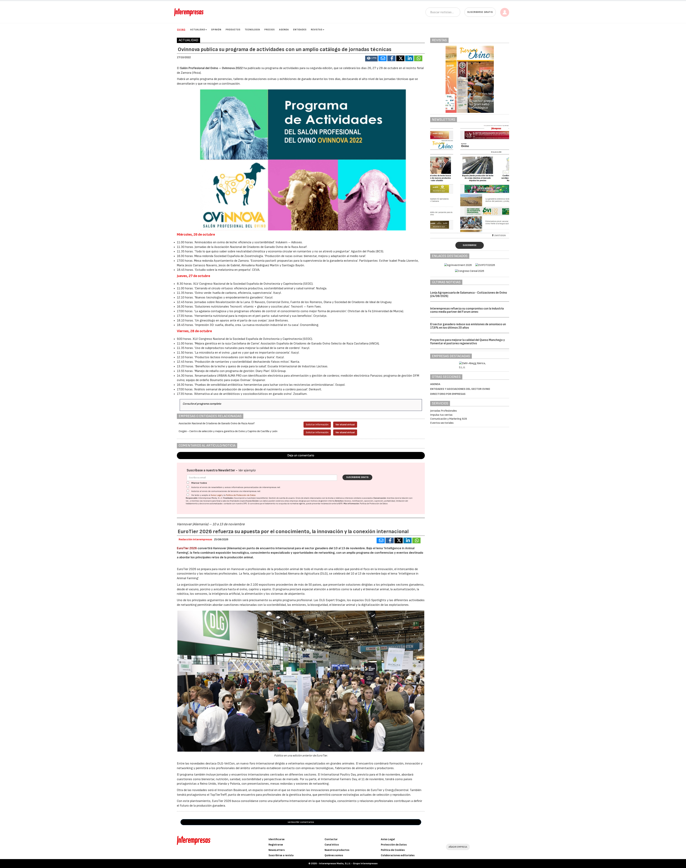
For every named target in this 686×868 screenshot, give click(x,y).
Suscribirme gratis (357, 477)
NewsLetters (277, 850)
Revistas (316, 29)
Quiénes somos (334, 855)
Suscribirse (469, 245)
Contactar (331, 839)
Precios (269, 29)
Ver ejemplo (246, 470)
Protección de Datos (394, 844)
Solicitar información (317, 424)
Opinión (216, 29)
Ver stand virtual (345, 424)
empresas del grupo (298, 501)
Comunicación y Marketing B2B (448, 419)
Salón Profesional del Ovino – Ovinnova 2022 (211, 68)
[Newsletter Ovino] (469, 178)
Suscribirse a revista (281, 855)
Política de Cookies (393, 850)
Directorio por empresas (448, 394)
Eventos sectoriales (442, 423)
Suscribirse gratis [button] (480, 12)
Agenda (284, 29)
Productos (233, 29)
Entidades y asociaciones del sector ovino (460, 389)
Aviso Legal (216, 495)
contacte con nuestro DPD (235, 503)
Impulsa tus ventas (441, 415)
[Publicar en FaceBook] (391, 58)
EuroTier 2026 (187, 548)
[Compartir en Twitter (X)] (400, 58)
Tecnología (252, 29)
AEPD (340, 503)
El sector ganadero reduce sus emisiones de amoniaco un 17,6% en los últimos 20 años (468, 326)
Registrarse (276, 844)
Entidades (300, 29)
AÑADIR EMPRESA (458, 846)
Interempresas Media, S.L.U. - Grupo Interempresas (348, 863)
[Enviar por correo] (382, 58)
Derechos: (339, 501)
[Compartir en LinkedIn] (409, 58)
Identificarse (277, 839)
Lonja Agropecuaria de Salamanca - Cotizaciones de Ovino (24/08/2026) (468, 294)
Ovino (181, 29)
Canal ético (332, 844)
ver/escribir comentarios (301, 822)
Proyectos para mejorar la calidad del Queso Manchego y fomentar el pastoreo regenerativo (467, 341)
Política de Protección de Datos (241, 495)
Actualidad (197, 29)
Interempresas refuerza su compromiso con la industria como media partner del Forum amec (467, 310)
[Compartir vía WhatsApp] (418, 58)
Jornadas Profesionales (443, 410)
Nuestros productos (337, 850)
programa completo (209, 404)
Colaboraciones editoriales (397, 855)
